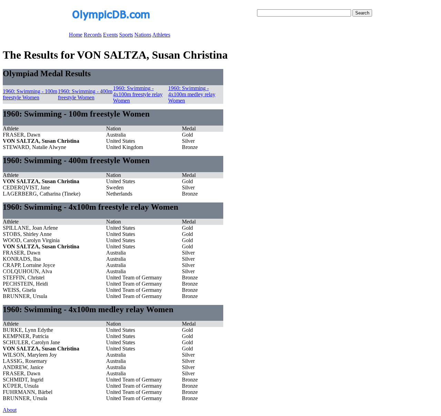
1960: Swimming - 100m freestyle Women (30, 94)
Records (93, 35)
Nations (142, 35)
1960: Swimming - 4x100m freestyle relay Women (138, 94)
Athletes (161, 35)
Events (110, 35)
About (10, 410)
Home (75, 35)
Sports (126, 35)
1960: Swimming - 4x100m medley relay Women (191, 94)
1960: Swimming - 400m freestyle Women (85, 94)
